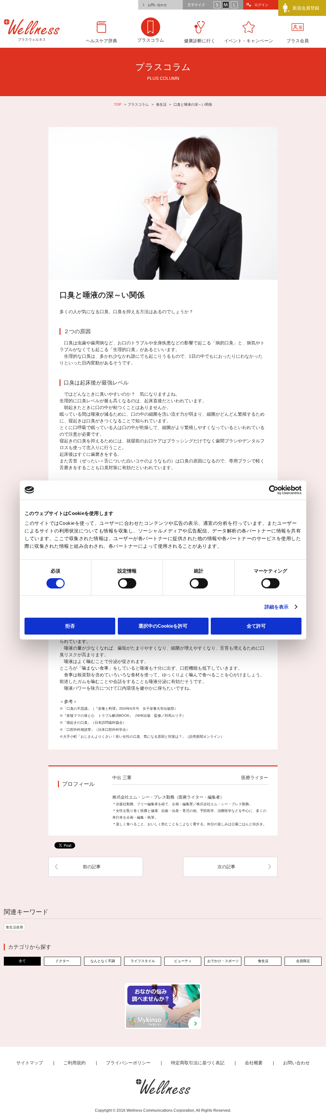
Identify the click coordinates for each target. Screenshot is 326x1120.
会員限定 (303, 961)
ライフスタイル (143, 961)
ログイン (261, 5)
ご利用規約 (74, 1062)
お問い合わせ (157, 5)
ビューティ (183, 961)
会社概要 (254, 1062)
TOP (117, 104)
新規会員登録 (306, 8)
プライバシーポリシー (128, 1062)
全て (22, 961)
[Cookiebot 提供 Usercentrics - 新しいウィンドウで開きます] (273, 490)
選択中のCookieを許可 (163, 626)
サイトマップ (29, 1062)
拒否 (70, 626)
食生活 (161, 104)
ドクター (62, 961)
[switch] (127, 583)
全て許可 (256, 626)
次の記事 (226, 866)
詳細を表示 (277, 606)
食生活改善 (14, 927)
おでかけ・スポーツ (223, 961)
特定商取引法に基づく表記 (197, 1062)
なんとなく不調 (102, 961)
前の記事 (92, 866)
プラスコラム (138, 104)
